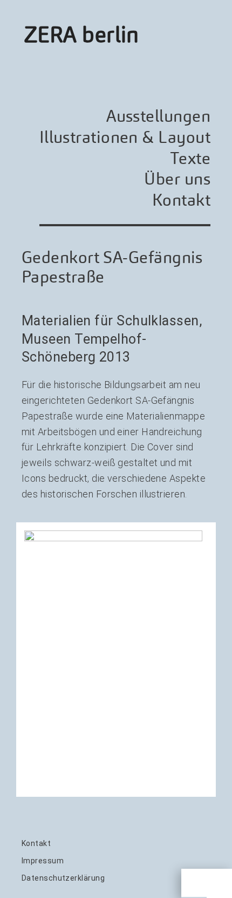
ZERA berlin (81, 35)
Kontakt (181, 200)
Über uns (177, 179)
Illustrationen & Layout (124, 137)
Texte (190, 158)
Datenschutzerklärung (63, 878)
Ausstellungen (158, 116)
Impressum (43, 860)
